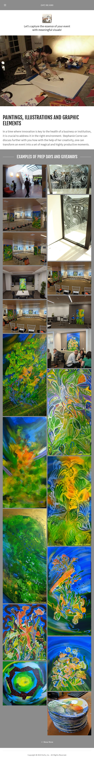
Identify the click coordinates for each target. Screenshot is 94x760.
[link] (47, 18)
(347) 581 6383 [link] (47, 5)
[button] (7, 5)
